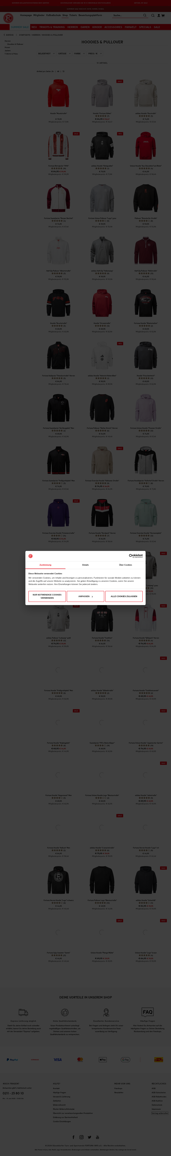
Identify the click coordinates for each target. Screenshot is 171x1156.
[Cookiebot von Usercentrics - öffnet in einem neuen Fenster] (131, 556)
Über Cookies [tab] (125, 565)
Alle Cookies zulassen (124, 596)
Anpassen (84, 596)
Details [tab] (85, 565)
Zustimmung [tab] (45, 565)
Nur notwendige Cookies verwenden (47, 596)
